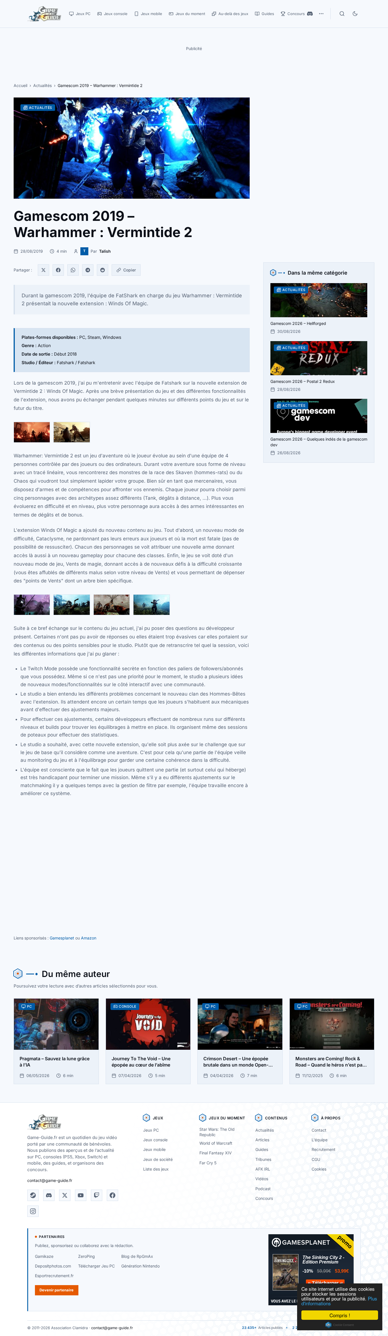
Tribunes (263, 1159)
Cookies (319, 1169)
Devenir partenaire (56, 1290)
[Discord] (310, 14)
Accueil (20, 85)
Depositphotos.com (53, 1266)
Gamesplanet (62, 937)
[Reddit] (102, 270)
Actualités (42, 85)
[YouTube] (80, 1195)
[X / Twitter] (64, 1195)
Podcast (263, 1188)
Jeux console (155, 1139)
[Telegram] (87, 270)
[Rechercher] (342, 13)
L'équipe (319, 1139)
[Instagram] (33, 1211)
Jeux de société (158, 1159)
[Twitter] (43, 270)
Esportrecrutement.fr (54, 1275)
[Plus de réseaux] (321, 13)
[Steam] (33, 1195)
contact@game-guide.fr (49, 1180)
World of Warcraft (215, 1143)
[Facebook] (58, 270)
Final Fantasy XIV (215, 1152)
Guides (261, 1149)
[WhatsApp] (73, 270)
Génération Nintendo (140, 1266)
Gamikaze (44, 1256)
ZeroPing (86, 1256)
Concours (264, 1198)
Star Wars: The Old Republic (217, 1132)
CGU (316, 1159)
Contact (319, 1130)
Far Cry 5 (207, 1162)
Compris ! (339, 1315)
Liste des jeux (156, 1169)
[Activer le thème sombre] (355, 13)
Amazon (88, 937)
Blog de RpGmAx (137, 1256)
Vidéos (261, 1178)
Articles (262, 1139)
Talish (105, 251)
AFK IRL (262, 1169)
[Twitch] (96, 1195)
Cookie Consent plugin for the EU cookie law (340, 1325)
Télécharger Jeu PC (96, 1266)
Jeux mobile (154, 1149)
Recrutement (323, 1149)
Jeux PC (151, 1130)
